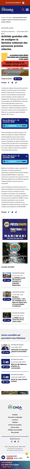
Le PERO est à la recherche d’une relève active (18, 320)
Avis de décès (15, 427)
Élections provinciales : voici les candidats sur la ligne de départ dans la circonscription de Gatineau (19, 301)
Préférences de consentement (15, 448)
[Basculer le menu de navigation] (27, 9)
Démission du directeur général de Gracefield (19, 350)
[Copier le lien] (16, 82)
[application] (15, 125)
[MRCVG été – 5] (15, 392)
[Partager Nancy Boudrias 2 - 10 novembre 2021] (26, 156)
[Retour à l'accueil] (10, 9)
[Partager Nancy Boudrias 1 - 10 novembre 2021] (26, 121)
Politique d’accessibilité (15, 430)
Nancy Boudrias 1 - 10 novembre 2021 (11, 121)
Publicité (15, 415)
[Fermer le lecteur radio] (26, 454)
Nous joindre (15, 432)
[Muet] (20, 125)
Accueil (3, 17)
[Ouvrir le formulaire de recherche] (23, 9)
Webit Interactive (19, 450)
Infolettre (15, 422)
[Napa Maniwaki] (15, 229)
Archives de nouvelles (15, 425)
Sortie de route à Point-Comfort (19, 380)
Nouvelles (9, 17)
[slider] (24, 125)
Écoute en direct (13, 3)
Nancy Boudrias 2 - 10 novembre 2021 (11, 157)
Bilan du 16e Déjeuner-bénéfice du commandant (19, 366)
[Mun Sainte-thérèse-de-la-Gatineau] (15, 252)
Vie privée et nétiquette (15, 417)
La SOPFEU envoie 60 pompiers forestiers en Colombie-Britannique (18, 281)
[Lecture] (4, 126)
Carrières (15, 420)
